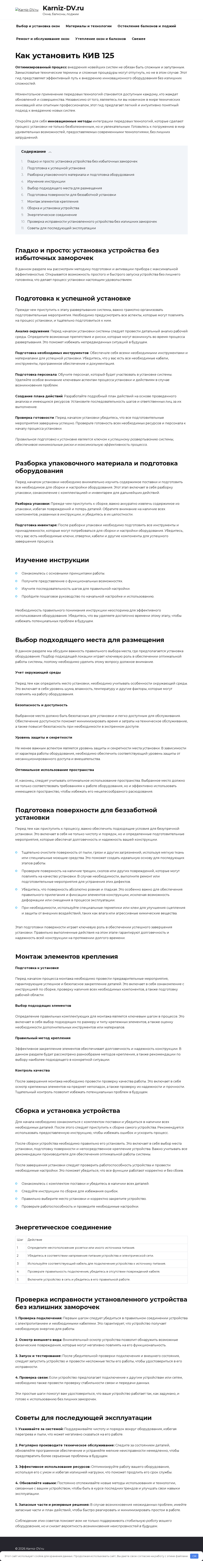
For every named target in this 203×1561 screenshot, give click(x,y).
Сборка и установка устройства (53, 208)
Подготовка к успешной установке (56, 168)
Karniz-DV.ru (63, 8)
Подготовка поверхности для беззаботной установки (71, 195)
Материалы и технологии (89, 26)
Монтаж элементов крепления (53, 201)
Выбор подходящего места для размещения (64, 188)
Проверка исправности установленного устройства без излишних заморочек (92, 221)
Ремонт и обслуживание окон (42, 39)
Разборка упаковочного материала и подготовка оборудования (80, 175)
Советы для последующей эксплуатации (61, 228)
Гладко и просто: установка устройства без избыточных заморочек (82, 161)
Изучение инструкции (46, 181)
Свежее (139, 39)
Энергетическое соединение (52, 215)
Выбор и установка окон (38, 26)
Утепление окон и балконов (100, 39)
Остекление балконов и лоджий (147, 26)
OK (194, 1556)
